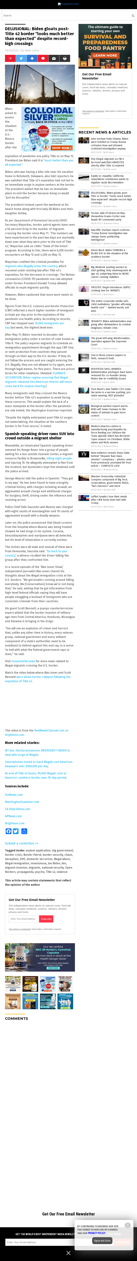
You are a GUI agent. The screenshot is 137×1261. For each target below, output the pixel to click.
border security (53, 854)
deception (11, 859)
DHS (22, 859)
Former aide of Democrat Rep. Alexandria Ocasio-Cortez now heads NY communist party (108, 216)
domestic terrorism (39, 859)
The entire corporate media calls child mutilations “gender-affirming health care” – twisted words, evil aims (111, 306)
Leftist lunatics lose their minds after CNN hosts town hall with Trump (109, 500)
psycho (39, 872)
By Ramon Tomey (111, 223)
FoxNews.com (14, 794)
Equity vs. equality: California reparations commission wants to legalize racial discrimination (110, 179)
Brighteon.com (14, 823)
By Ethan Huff (109, 281)
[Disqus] (40, 1068)
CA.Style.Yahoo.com (17, 809)
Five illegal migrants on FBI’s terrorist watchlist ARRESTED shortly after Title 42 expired (107, 162)
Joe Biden (54, 863)
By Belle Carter (110, 169)
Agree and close (102, 1240)
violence (62, 872)
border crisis (13, 854)
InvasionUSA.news (23, 661)
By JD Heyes (108, 152)
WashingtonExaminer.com (22, 802)
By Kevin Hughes (111, 260)
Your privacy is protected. (20, 929)
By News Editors (110, 186)
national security (53, 867)
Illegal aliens (62, 859)
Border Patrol (32, 854)
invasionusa (38, 863)
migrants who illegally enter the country (31, 266)
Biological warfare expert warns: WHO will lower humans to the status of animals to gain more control (109, 411)
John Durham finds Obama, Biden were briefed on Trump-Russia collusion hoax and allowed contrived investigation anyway (109, 143)
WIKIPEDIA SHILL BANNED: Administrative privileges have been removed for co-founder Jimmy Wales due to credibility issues (111, 373)
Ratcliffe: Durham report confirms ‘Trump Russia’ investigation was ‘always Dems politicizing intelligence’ (110, 235)
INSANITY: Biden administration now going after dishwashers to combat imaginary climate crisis (111, 324)
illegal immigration (17, 863)
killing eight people (59, 458)
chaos (68, 854)
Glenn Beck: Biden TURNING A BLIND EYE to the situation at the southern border (109, 253)
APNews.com (13, 816)
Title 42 (50, 872)
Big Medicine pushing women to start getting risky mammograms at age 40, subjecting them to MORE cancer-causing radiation (111, 272)
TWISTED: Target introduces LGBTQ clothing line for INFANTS (110, 289)
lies (64, 863)
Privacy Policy (96, 1233)
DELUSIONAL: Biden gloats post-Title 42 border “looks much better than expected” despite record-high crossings (111, 197)
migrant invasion (16, 867)
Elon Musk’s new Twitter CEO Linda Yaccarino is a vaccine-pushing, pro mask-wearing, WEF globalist (111, 392)
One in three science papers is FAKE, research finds (108, 357)
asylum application (38, 850)
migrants (34, 867)
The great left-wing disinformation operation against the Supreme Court (110, 341)
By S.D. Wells (109, 382)
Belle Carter (32, 50)
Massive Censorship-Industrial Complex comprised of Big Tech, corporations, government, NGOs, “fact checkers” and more (110, 481)
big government (62, 850)
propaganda (25, 872)
